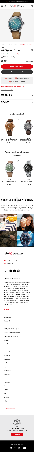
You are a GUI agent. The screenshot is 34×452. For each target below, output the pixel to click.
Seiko (5, 401)
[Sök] (5, 6)
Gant (5, 393)
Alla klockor (7, 374)
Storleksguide (29, 61)
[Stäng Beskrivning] (32, 95)
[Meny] (2, 6)
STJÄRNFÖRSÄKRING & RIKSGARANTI (18, 2)
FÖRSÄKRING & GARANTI (18, 81)
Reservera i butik (17, 72)
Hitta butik (7, 321)
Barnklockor (7, 363)
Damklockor (7, 359)
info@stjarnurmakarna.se (14, 261)
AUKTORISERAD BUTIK (23, 78)
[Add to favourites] (32, 50)
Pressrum (6, 340)
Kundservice (7, 325)
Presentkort (7, 371)
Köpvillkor (6, 344)
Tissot (5, 405)
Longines (6, 397)
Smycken (6, 367)
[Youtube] (18, 271)
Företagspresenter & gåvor (11, 329)
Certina (6, 390)
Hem (2, 44)
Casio (5, 386)
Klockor (3, 86)
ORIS (15, 44)
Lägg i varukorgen (17, 66)
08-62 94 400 (11, 264)
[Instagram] (14, 271)
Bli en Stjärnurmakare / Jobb (12, 333)
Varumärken (9, 44)
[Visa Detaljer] (32, 102)
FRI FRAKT (9, 78)
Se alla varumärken (9, 409)
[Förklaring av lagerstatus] (18, 54)
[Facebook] (10, 271)
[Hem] (17, 6)
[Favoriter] (29, 6)
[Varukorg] (32, 6)
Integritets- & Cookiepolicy (11, 336)
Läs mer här (7, 309)
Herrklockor (9, 86)
